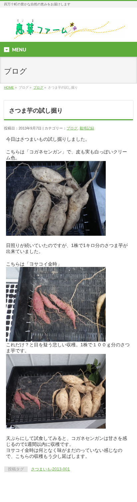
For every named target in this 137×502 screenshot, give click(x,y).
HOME (9, 87)
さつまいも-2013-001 (50, 469)
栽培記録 (86, 128)
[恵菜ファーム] (68, 31)
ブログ (38, 87)
